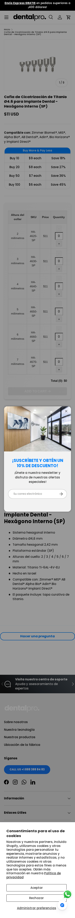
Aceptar (36, 888)
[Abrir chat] (62, 905)
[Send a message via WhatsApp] (67, 894)
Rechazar (36, 898)
